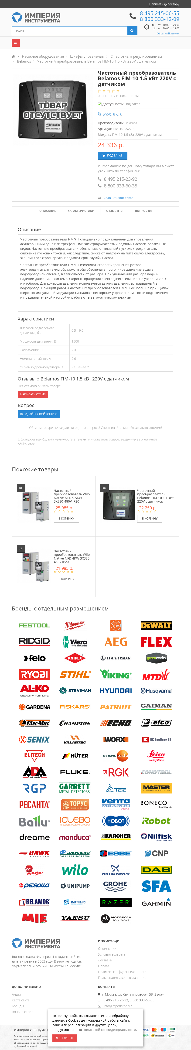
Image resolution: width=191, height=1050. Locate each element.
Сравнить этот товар (118, 198)
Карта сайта (20, 1000)
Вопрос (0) (143, 211)
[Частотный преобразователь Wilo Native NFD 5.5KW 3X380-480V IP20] (37, 504)
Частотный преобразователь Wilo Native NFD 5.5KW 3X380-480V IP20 (72, 495)
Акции (16, 994)
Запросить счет (110, 113)
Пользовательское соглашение (122, 977)
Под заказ (114, 155)
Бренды (18, 1006)
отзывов (106, 95)
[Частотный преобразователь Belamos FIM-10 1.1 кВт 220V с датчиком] (121, 504)
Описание (47, 211)
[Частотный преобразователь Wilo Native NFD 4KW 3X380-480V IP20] (37, 565)
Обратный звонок (168, 33)
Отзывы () (114, 211)
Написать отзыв (128, 95)
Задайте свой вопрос (40, 414)
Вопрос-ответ (22, 1012)
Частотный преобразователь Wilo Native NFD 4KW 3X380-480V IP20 (72, 556)
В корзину (66, 518)
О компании (107, 948)
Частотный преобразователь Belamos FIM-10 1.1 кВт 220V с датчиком (155, 495)
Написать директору (164, 4)
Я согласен (64, 1038)
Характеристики (81, 211)
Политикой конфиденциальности (109, 1029)
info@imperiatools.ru (118, 1006)
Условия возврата (111, 954)
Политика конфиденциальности (122, 972)
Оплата (103, 966)
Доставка (105, 960)
